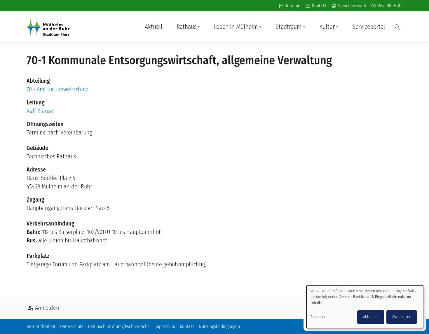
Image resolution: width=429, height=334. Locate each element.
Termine (292, 5)
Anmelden (47, 307)
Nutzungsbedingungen (219, 326)
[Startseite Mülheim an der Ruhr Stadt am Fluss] (50, 27)
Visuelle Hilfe (387, 5)
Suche (397, 27)
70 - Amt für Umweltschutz (57, 89)
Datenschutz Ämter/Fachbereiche (119, 326)
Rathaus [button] (187, 27)
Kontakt (319, 5)
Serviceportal (368, 27)
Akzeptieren (401, 316)
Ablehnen (371, 316)
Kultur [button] (327, 27)
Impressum (164, 326)
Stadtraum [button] (288, 27)
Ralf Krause (40, 110)
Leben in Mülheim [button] (236, 27)
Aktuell (154, 27)
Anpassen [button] (318, 316)
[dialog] (364, 306)
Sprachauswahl (348, 5)
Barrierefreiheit (41, 326)
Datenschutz (71, 326)
